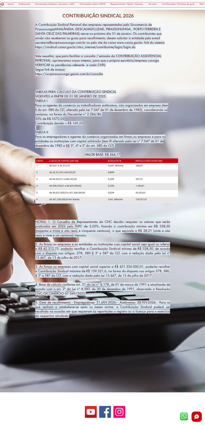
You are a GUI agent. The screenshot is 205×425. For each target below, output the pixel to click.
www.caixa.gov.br (129, 42)
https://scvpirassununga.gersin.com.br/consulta (69, 74)
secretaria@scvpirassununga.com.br (60, 42)
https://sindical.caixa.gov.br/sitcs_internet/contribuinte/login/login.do (85, 47)
